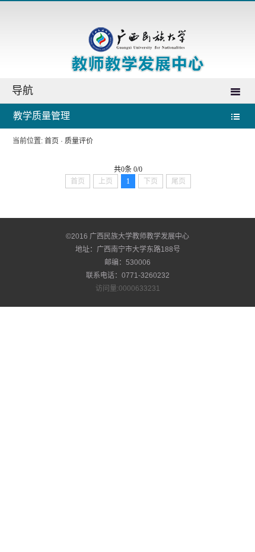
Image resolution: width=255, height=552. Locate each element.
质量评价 (79, 141)
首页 (51, 141)
